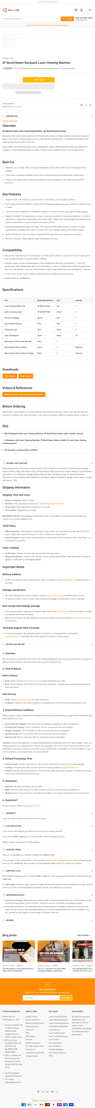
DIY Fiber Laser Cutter (35, 1046)
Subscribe (66, 998)
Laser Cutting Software (58, 1036)
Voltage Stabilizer (56, 1049)
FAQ (27, 1033)
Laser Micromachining (35, 1053)
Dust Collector (55, 1046)
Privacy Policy (31, 1017)
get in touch (17, 106)
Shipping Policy (32, 1026)
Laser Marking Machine (58, 1026)
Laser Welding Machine (58, 1020)
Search (69, 19)
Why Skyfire (30, 1036)
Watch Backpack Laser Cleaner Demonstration (24, 394)
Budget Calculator (33, 1043)
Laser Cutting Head (57, 1033)
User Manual (10, 376)
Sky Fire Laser (7, 58)
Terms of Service (33, 1020)
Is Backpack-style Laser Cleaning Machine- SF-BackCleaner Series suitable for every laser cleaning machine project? (44, 441)
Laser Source (54, 1030)
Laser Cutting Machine (58, 1017)
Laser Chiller (54, 1039)
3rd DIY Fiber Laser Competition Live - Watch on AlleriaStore (47, 25)
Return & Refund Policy (35, 1023)
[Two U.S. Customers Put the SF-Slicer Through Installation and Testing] (53, 951)
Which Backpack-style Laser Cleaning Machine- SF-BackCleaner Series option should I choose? (43, 433)
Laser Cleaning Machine (59, 1023)
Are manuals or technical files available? (21, 450)
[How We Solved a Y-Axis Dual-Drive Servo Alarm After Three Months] (19, 951)
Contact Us (24, 278)
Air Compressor (55, 1043)
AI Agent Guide (32, 1056)
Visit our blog (82, 935)
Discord (29, 1039)
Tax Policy (30, 1030)
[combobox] (38, 18)
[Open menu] (90, 10)
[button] (28, 86)
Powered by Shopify (56, 1100)
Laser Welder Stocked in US (47, 2)
